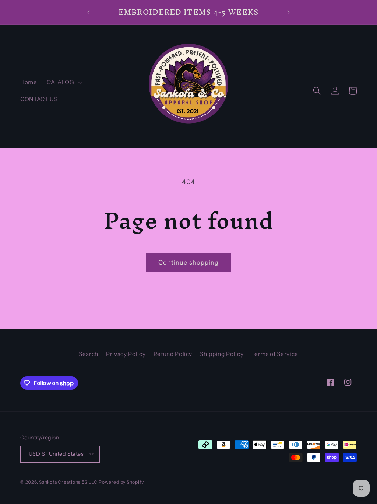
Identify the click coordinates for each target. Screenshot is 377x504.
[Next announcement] (289, 12)
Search (88, 354)
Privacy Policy (125, 354)
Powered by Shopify (121, 482)
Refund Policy (173, 354)
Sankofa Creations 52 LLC (68, 482)
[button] (63, 82)
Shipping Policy (221, 354)
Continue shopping (188, 262)
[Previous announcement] (88, 12)
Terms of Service (274, 354)
